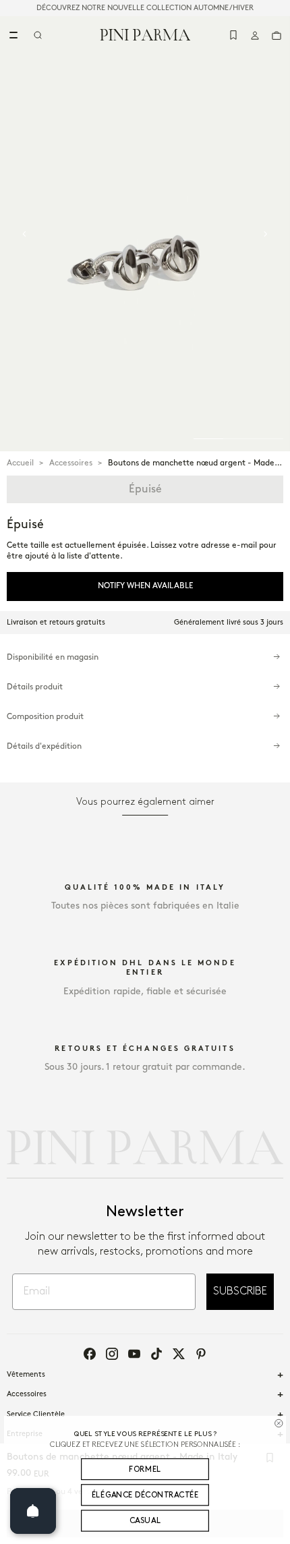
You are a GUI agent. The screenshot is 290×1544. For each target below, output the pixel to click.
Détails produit (35, 687)
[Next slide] (266, 234)
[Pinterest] (201, 1354)
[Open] (33, 1511)
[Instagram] (112, 1354)
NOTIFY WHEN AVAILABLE (145, 586)
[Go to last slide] (24, 234)
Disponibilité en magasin (52, 657)
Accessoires (70, 463)
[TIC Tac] (156, 1354)
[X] (179, 1354)
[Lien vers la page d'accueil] (145, 34)
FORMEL (145, 1469)
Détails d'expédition (44, 746)
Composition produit (45, 716)
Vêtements (26, 1374)
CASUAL (145, 1520)
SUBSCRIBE (240, 1291)
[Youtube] (134, 1354)
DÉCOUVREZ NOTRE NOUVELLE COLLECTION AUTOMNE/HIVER (145, 8)
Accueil (20, 463)
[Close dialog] (278, 1423)
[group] (145, 233)
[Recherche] (38, 35)
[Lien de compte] (255, 35)
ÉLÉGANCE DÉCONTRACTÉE (145, 1495)
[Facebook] (90, 1354)
